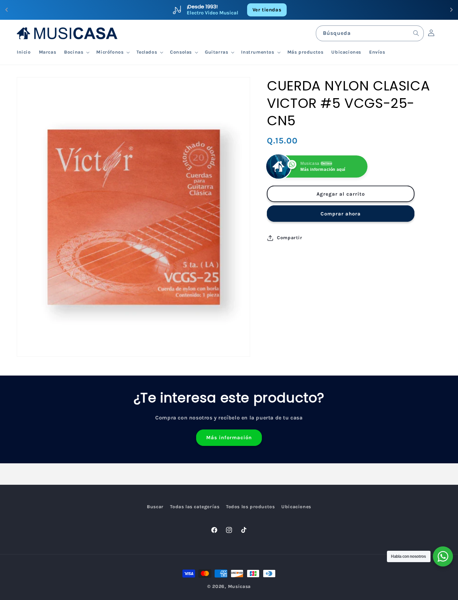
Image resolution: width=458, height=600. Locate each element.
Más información (229, 438)
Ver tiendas (267, 10)
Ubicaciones (296, 507)
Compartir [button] (289, 238)
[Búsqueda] (416, 33)
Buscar (155, 507)
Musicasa (239, 586)
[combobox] (369, 33)
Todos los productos (250, 507)
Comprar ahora (341, 214)
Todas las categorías (194, 507)
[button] (76, 52)
